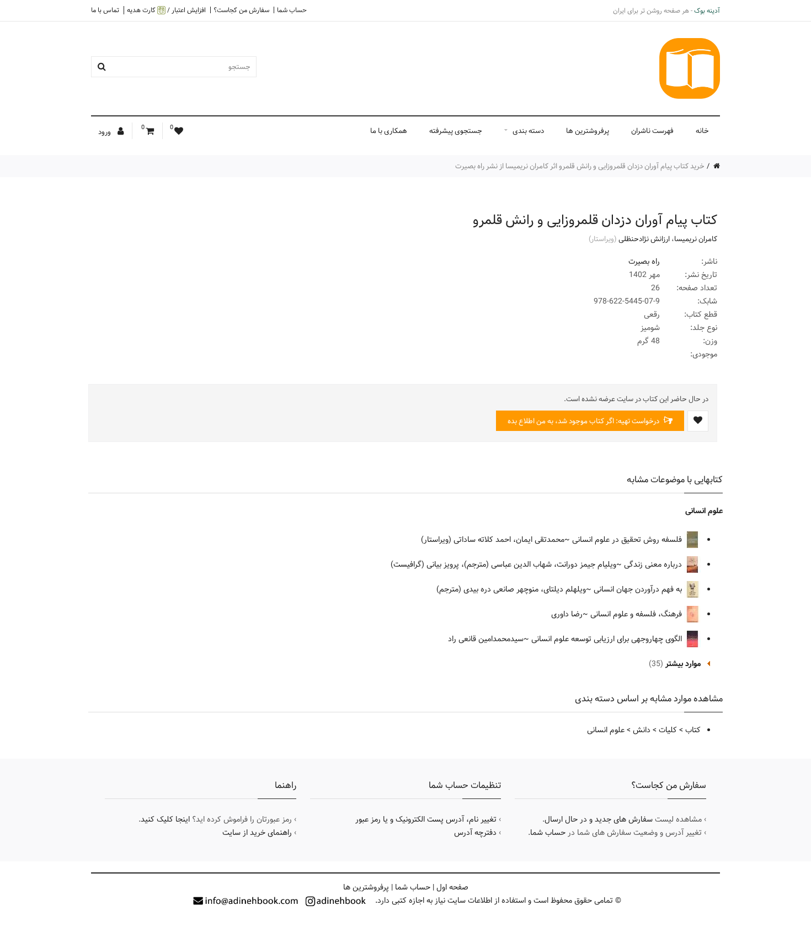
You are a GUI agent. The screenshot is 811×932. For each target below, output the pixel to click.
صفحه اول (452, 887)
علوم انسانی (704, 511)
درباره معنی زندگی (654, 564)
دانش (641, 730)
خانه (702, 131)
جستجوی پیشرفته (455, 131)
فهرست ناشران (652, 131)
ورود (105, 132)
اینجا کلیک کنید (165, 819)
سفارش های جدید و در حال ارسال (599, 819)
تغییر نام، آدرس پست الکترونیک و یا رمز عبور (426, 819)
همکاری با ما (388, 131)
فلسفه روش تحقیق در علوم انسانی (628, 539)
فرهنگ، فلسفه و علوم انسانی (637, 614)
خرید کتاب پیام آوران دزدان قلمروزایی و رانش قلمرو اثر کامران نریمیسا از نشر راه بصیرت (580, 166)
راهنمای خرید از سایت (257, 832)
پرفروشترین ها (587, 131)
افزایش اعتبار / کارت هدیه (166, 10)
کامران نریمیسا (695, 239)
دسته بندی (528, 131)
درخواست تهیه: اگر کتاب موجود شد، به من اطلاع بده (584, 421)
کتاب (693, 730)
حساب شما (292, 10)
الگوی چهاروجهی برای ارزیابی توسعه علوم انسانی (607, 639)
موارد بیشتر (683, 663)
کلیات (668, 730)
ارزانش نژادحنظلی (644, 239)
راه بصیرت (644, 261)
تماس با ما (105, 10)
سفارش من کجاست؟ (241, 10)
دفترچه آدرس (475, 832)
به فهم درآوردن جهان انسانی (639, 589)
